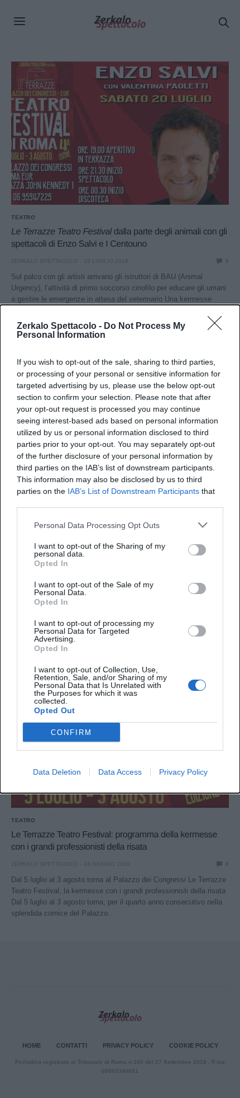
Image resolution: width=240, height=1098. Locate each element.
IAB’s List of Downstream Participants (133, 491)
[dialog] (120, 549)
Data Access (120, 771)
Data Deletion (57, 771)
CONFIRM (71, 732)
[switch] (197, 549)
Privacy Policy (183, 771)
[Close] (218, 326)
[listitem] (120, 525)
